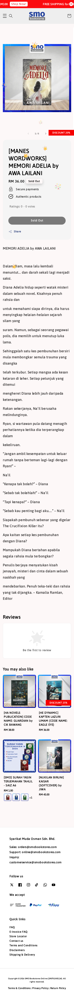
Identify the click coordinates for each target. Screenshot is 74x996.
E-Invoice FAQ (18, 931)
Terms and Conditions (23, 945)
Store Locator (18, 936)
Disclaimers (17, 950)
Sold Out (37, 220)
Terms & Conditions (19, 988)
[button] (5, 16)
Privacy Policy (40, 988)
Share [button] (17, 231)
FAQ (12, 927)
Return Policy (58, 988)
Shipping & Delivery (22, 954)
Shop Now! (15, 3)
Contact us (16, 940)
